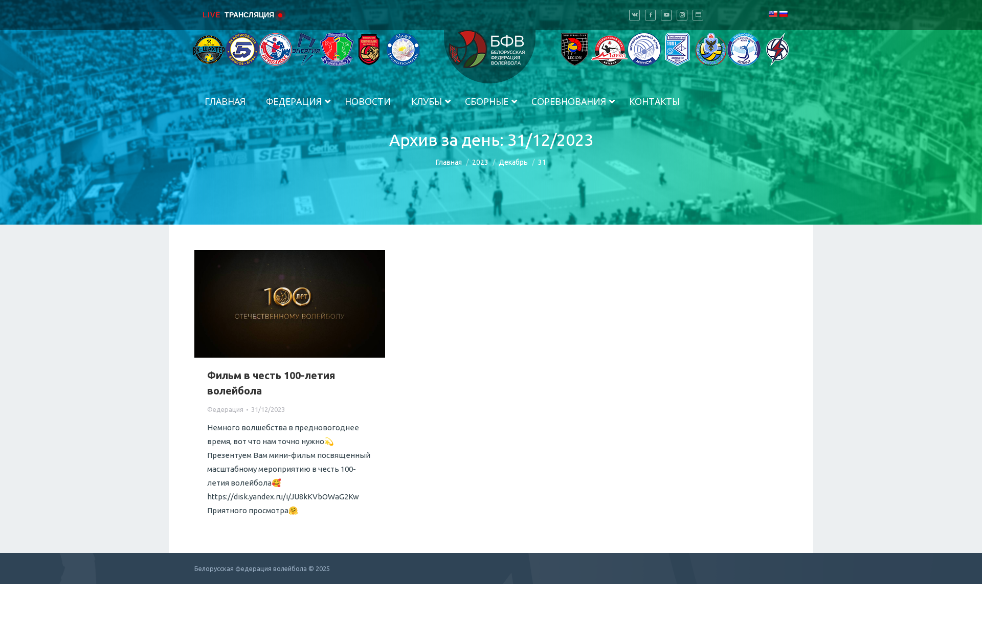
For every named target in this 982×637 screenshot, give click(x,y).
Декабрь (513, 162)
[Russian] (783, 14)
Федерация (225, 409)
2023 (480, 162)
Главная (449, 162)
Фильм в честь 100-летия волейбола (271, 383)
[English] (772, 14)
